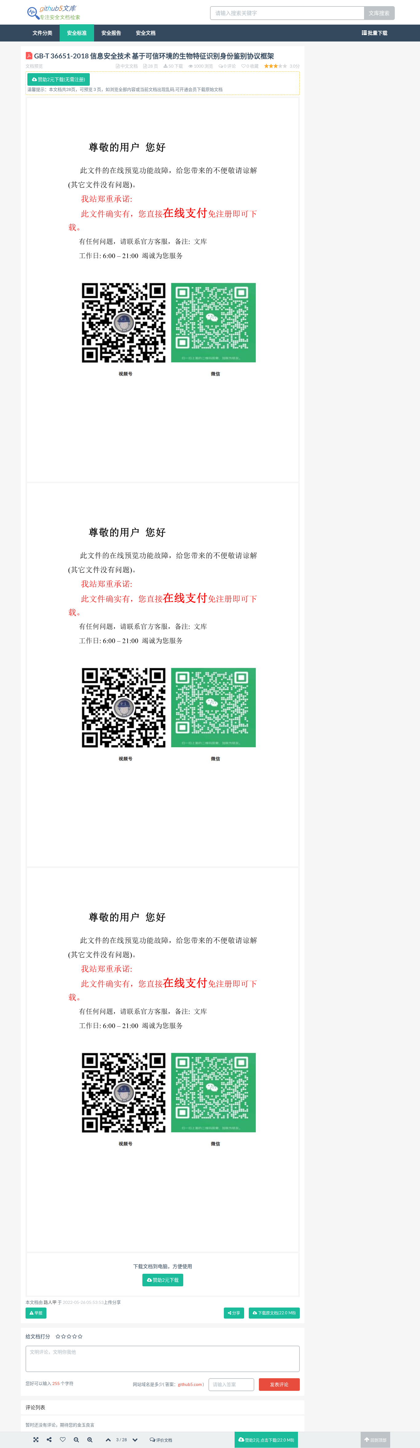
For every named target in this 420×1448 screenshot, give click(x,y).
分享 (235, 1313)
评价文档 (163, 1440)
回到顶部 (378, 1440)
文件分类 (42, 33)
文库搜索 (379, 13)
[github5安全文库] (53, 12)
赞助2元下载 (165, 1280)
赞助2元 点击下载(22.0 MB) (269, 1440)
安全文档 (146, 33)
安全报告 (111, 33)
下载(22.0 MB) (276, 1313)
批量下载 (377, 33)
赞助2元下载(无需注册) (61, 79)
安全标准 (77, 33)
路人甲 (50, 1302)
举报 (38, 1313)
